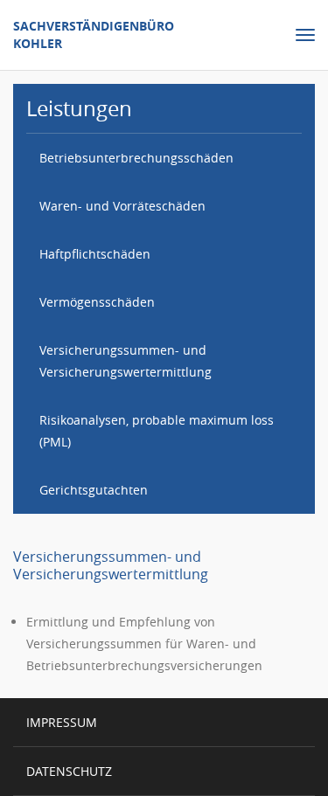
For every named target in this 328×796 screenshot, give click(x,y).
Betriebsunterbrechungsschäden (136, 157)
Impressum (61, 722)
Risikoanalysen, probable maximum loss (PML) (156, 431)
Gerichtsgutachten (93, 489)
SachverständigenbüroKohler (93, 34)
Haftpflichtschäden (94, 254)
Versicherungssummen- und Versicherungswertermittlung (125, 361)
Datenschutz (69, 771)
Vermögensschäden (97, 302)
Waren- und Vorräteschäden (122, 205)
